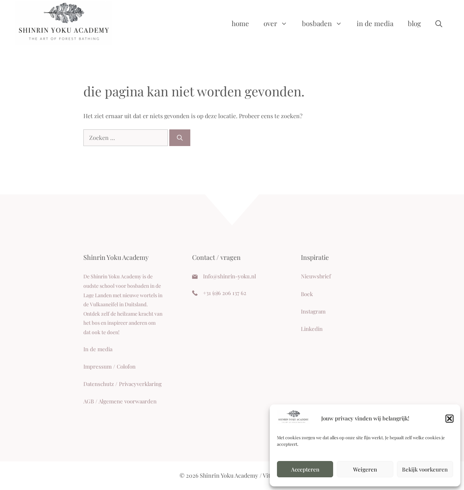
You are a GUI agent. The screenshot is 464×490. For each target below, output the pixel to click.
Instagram (313, 311)
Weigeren (365, 469)
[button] (449, 418)
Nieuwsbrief (316, 276)
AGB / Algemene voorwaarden (120, 401)
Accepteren (305, 469)
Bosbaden (317, 23)
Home (240, 23)
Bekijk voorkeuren (425, 469)
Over (270, 23)
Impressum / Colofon (109, 366)
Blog (414, 23)
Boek (307, 294)
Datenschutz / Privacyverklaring (122, 383)
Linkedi (310, 328)
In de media (375, 23)
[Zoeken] (179, 137)
